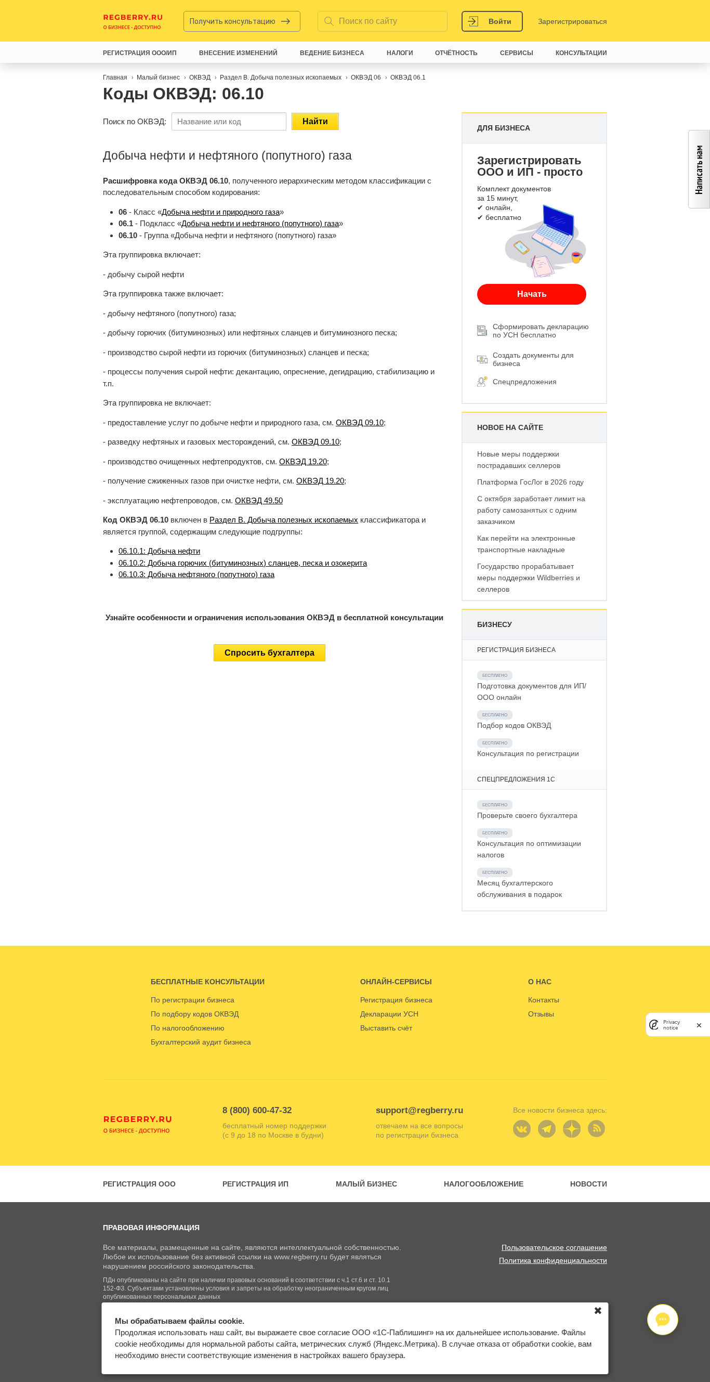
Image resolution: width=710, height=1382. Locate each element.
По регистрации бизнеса (192, 1000)
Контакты (543, 1000)
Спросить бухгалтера (269, 652)
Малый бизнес (366, 1184)
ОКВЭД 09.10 (360, 422)
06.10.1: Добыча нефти (159, 550)
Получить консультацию (232, 21)
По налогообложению (188, 1028)
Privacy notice (671, 1024)
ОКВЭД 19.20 (303, 461)
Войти (500, 21)
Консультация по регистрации (528, 753)
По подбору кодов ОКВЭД (195, 1014)
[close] (699, 1024)
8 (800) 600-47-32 (257, 1110)
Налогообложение (483, 1184)
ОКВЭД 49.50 (259, 500)
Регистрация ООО (139, 1184)
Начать (532, 294)
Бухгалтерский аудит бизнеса (201, 1042)
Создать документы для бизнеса (533, 359)
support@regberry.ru (419, 1110)
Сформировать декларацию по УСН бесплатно (541, 330)
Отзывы (541, 1014)
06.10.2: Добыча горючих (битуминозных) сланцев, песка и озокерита (243, 562)
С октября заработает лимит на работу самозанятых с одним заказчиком (531, 510)
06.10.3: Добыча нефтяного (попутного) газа (196, 574)
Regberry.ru (133, 21)
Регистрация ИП (255, 1184)
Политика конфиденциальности (553, 1260)
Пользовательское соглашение (554, 1247)
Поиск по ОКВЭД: (134, 121)
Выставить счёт (386, 1028)
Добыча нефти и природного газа (221, 211)
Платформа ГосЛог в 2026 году (530, 482)
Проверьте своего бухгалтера (527, 815)
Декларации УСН (389, 1014)
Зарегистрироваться (572, 21)
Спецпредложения (525, 381)
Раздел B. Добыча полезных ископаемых (283, 519)
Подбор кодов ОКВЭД (514, 725)
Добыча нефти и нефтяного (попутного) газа (260, 223)
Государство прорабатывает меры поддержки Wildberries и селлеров (528, 577)
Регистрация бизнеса (396, 1000)
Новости (588, 1184)
